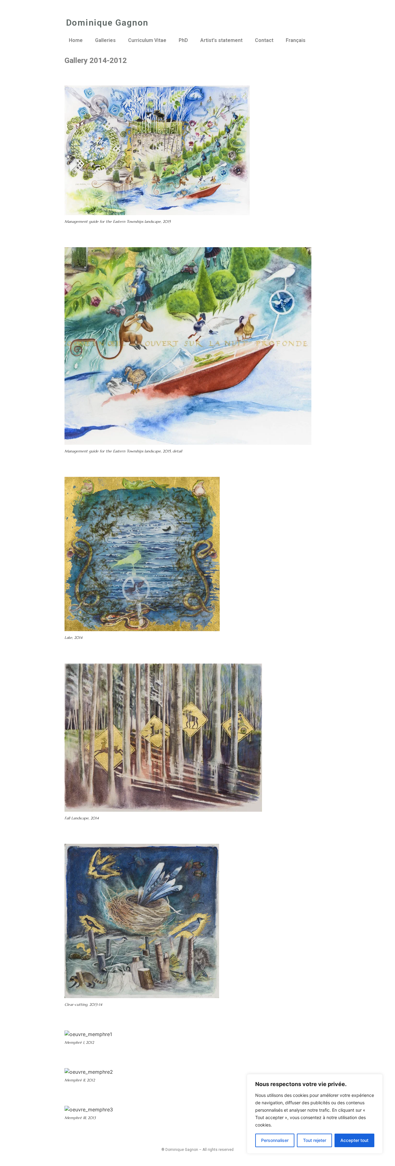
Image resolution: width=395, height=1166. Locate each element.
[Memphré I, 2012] (115, 1034)
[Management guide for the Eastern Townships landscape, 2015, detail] (315, 443)
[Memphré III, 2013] (116, 1109)
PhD (183, 40)
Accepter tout (354, 1140)
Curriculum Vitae (147, 40)
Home (76, 40)
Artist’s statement (221, 40)
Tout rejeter (314, 1140)
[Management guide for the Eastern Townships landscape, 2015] (253, 213)
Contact (264, 40)
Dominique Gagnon (107, 23)
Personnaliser (275, 1140)
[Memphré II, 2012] (116, 1072)
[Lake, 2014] (223, 629)
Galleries (105, 40)
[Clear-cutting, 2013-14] (222, 996)
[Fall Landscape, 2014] (265, 810)
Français (296, 40)
